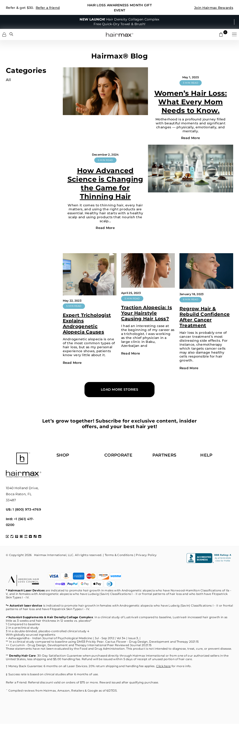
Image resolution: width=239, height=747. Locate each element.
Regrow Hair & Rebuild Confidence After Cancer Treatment (204, 317)
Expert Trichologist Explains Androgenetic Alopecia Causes (87, 323)
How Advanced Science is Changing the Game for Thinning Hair (105, 183)
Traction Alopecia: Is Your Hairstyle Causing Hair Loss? (146, 313)
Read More (190, 138)
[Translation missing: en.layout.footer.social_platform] (7, 536)
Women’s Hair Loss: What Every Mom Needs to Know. (190, 102)
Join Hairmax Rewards (213, 8)
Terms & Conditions (119, 555)
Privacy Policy (146, 555)
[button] (234, 34)
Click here (163, 666)
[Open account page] (4, 34)
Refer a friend (48, 8)
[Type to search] (11, 34)
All (8, 80)
